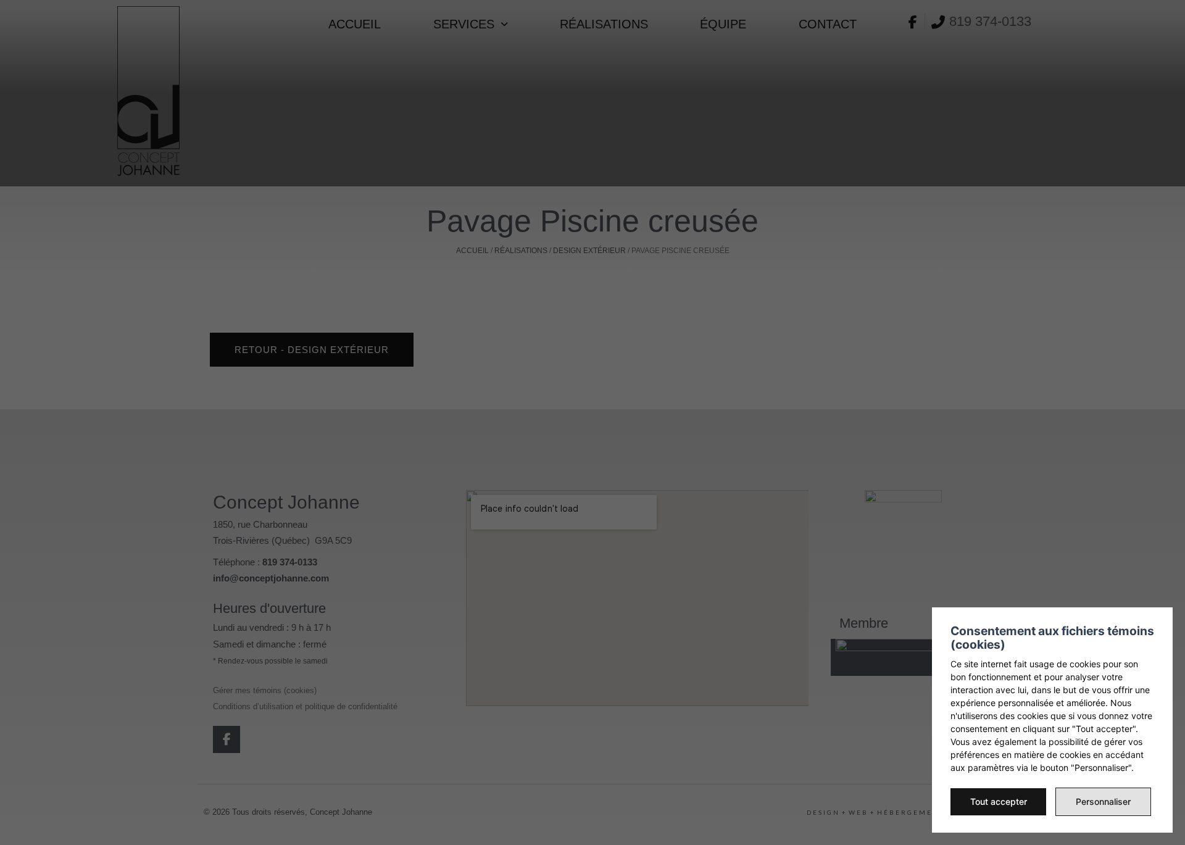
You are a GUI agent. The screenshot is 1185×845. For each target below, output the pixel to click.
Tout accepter (998, 801)
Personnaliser (1103, 801)
